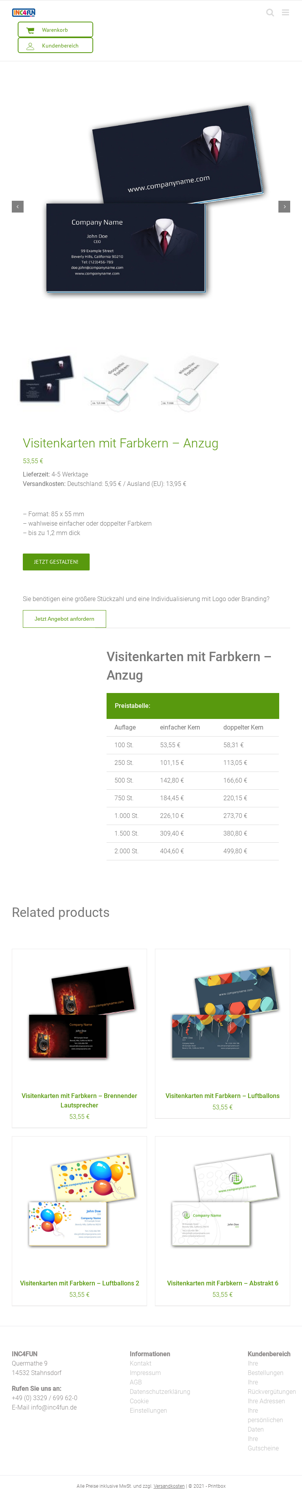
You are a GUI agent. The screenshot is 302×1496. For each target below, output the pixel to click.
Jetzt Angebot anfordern (64, 619)
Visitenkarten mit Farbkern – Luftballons (223, 1096)
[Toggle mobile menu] (286, 12)
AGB (136, 1382)
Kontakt (140, 1363)
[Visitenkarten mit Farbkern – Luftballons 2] (79, 1204)
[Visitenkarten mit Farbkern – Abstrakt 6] (222, 1204)
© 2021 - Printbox (207, 1486)
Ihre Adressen (266, 1401)
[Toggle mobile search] (270, 12)
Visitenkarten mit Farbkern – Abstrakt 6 (222, 1283)
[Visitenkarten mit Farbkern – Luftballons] (222, 1016)
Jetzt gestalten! (56, 561)
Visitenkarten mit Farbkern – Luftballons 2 (79, 1283)
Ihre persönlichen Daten (265, 1420)
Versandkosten (169, 1486)
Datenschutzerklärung (160, 1391)
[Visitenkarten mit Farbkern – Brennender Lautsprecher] (79, 1016)
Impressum (145, 1373)
